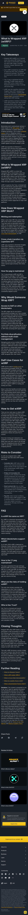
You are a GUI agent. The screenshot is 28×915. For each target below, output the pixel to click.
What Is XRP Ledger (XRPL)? (12, 675)
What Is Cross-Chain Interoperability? (14, 678)
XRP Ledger (16, 128)
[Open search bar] (16, 3)
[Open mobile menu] (26, 3)
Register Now (14, 823)
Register (21, 3)
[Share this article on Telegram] (15, 738)
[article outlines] (25, 12)
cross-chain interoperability (9, 233)
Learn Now (23, 9)
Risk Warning (9, 907)
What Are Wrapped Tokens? (12, 672)
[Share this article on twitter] (2, 738)
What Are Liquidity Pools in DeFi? (13, 681)
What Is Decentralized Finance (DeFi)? (15, 683)
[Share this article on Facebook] (9, 738)
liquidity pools (17, 366)
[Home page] (10, 3)
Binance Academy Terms (15, 723)
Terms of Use (16, 722)
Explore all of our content (13, 839)
